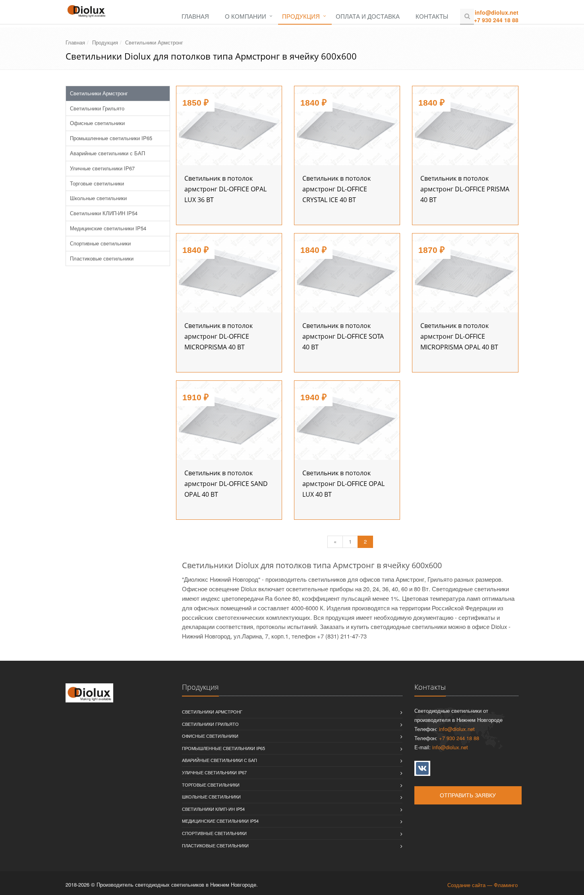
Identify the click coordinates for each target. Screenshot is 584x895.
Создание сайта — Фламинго (482, 885)
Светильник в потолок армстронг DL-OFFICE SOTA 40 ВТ (343, 336)
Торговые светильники (97, 183)
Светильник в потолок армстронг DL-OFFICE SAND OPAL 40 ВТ (226, 484)
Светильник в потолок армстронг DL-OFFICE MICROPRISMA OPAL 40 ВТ (459, 336)
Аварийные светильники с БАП (107, 153)
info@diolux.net (496, 12)
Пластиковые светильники (101, 258)
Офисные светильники (97, 123)
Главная (195, 16)
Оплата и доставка (368, 16)
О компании (245, 16)
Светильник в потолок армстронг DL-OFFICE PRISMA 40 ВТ (464, 189)
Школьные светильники (98, 198)
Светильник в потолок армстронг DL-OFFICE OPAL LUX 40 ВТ (343, 484)
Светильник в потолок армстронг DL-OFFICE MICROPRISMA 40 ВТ (218, 336)
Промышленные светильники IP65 (111, 138)
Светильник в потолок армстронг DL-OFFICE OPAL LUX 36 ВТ (225, 189)
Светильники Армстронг (154, 42)
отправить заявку (468, 795)
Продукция (301, 16)
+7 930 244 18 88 (496, 20)
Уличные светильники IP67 (102, 168)
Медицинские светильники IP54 (108, 228)
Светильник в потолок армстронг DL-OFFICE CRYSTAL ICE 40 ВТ (336, 189)
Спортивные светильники (100, 243)
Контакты (432, 16)
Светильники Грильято (97, 108)
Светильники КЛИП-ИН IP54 (103, 213)
